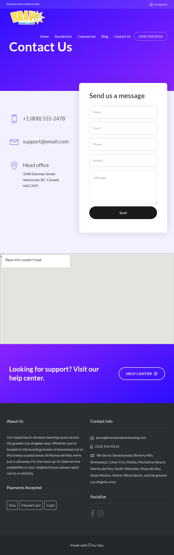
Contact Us (122, 36)
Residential (63, 36)
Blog (105, 36)
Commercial (87, 36)
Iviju (100, 545)
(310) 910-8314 (150, 36)
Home (44, 36)
